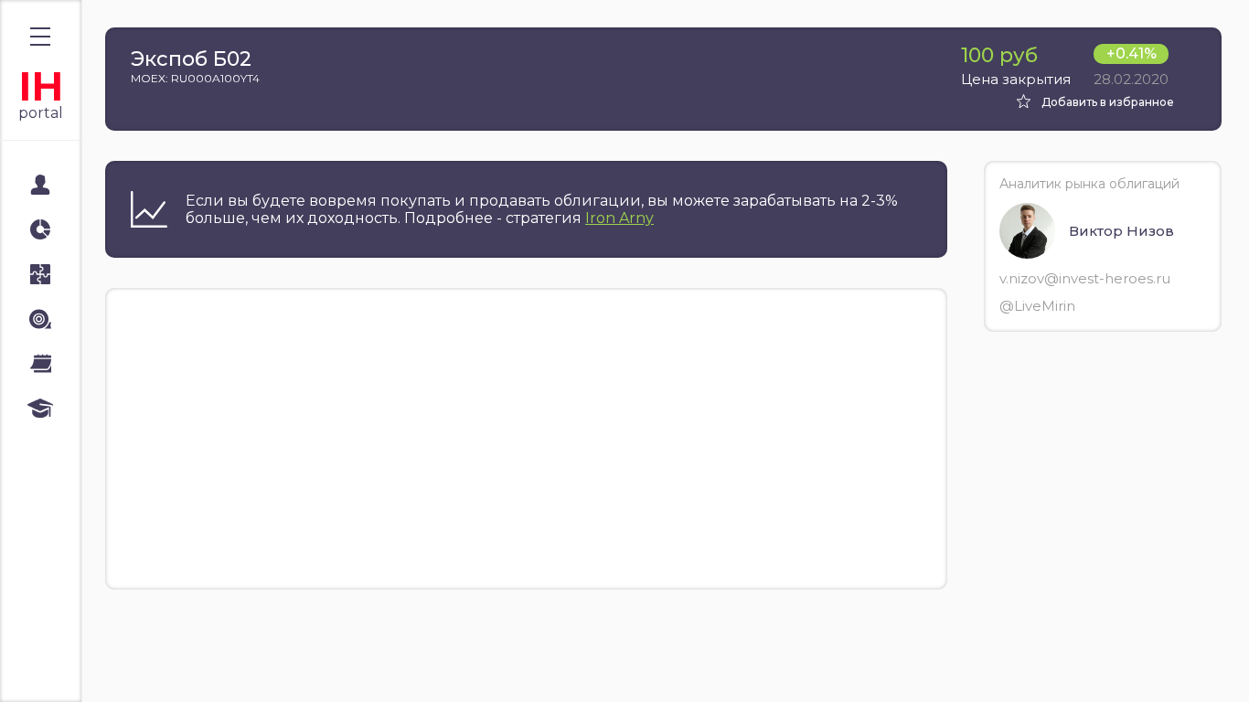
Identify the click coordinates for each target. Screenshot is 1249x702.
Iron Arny (619, 218)
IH (40, 86)
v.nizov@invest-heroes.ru (1084, 278)
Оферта (54, 667)
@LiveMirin (1037, 305)
